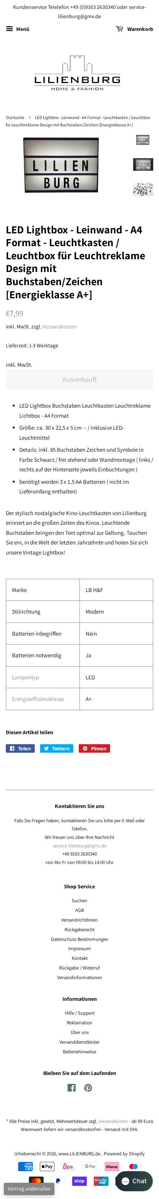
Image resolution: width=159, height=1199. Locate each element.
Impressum (79, 948)
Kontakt (80, 958)
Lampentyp (25, 677)
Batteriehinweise (79, 1051)
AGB (79, 910)
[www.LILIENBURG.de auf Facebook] (71, 1089)
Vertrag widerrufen (29, 1188)
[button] (134, 1181)
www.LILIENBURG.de (79, 1153)
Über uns (80, 1032)
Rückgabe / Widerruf (79, 967)
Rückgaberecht (79, 929)
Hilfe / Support (80, 1013)
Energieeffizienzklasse (38, 698)
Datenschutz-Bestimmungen (79, 939)
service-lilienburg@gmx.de (80, 845)
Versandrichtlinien (79, 920)
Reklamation (79, 1022)
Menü (22, 29)
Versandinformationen (79, 977)
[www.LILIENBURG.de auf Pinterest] (88, 1089)
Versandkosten (59, 326)
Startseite (15, 117)
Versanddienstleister (79, 1042)
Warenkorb (139, 29)
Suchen (79, 900)
